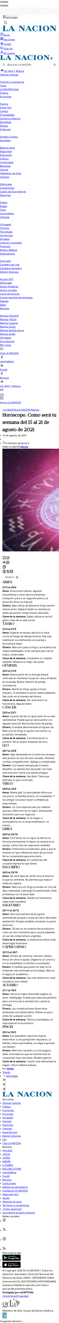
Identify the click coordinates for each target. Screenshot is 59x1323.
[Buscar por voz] (55, 65)
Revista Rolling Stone (12, 330)
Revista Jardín (7, 334)
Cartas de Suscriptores (13, 191)
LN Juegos (5, 224)
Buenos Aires (7, 147)
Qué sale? (5, 261)
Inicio (7, 35)
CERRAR (4, 2)
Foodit (7, 44)
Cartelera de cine (9, 264)
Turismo (4, 228)
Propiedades (7, 115)
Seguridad (6, 151)
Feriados (5, 239)
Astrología (12, 1076)
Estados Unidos (9, 136)
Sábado (4, 301)
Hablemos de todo (10, 173)
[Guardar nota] (4, 558)
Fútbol (3, 202)
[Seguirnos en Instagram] (4, 1239)
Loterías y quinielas (11, 242)
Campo (4, 111)
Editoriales (6, 184)
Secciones (9, 39)
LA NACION (9, 410)
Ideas (3, 305)
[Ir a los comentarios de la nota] (8, 558)
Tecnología (6, 231)
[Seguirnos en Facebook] (4, 1221)
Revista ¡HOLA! (8, 319)
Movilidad (5, 122)
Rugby (3, 206)
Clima (3, 85)
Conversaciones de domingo (16, 297)
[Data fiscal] (4, 1317)
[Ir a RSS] (4, 1249)
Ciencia (4, 169)
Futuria (4, 104)
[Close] (4, 1080)
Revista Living (7, 326)
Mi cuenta (9, 53)
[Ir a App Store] (11, 1267)
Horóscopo (6, 235)
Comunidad (6, 162)
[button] (29, 229)
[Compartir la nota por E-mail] (11, 572)
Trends (6, 1072)
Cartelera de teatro (11, 268)
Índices (4, 126)
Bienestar (5, 166)
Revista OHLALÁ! (9, 315)
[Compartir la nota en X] (8, 572)
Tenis (3, 210)
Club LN (8, 48)
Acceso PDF (6, 279)
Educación (6, 155)
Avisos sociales (8, 290)
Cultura (4, 158)
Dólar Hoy (5, 107)
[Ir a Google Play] (11, 1260)
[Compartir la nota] (4, 563)
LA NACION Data (9, 89)
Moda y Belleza (8, 250)
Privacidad (22, 1296)
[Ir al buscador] (5, 22)
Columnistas (7, 188)
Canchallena (7, 213)
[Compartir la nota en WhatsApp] (8, 563)
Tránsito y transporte (12, 82)
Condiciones (9, 1296)
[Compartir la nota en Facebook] (4, 572)
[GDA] (11, 1307)
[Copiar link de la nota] (4, 567)
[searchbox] (28, 65)
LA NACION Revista (27, 410)
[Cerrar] (51, 58)
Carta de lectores (10, 294)
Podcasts (5, 246)
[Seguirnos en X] (4, 1230)
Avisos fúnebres (9, 286)
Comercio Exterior (10, 118)
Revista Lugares (9, 323)
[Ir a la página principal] (29, 30)
